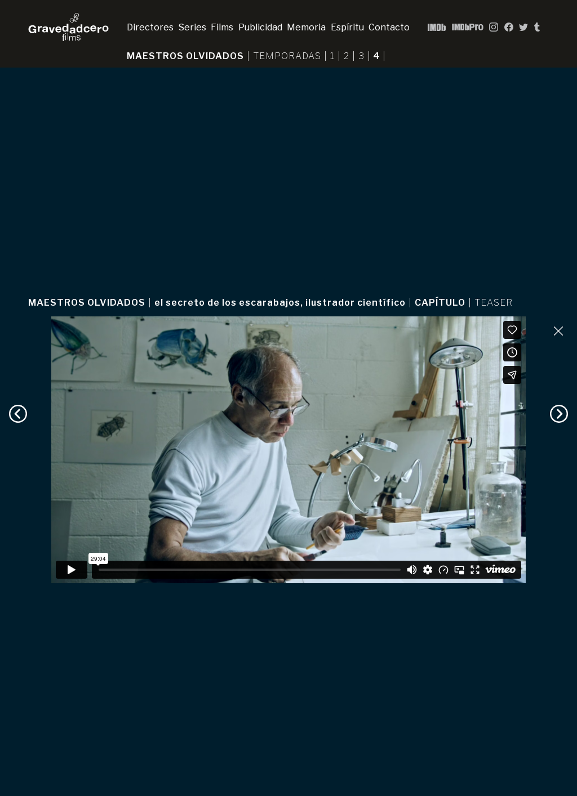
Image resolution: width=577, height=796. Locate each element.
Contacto (389, 27)
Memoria (306, 27)
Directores (150, 27)
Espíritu (347, 27)
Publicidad (260, 27)
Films (222, 27)
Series (192, 27)
